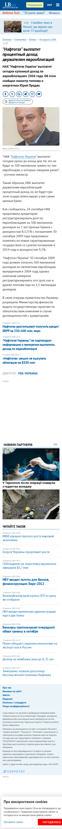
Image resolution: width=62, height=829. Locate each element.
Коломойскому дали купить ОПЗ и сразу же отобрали (29, 598)
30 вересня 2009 (47, 39)
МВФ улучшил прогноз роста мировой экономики (28, 538)
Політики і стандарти (14, 702)
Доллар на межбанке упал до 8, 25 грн (28, 659)
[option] (31, 26)
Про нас (7, 687)
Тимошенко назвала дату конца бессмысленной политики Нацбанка (27, 673)
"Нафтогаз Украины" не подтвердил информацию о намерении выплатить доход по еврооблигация (29, 344)
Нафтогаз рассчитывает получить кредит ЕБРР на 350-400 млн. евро (31, 328)
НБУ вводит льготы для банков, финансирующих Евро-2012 (26, 581)
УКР (49, 5)
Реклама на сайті (12, 691)
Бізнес (32, 39)
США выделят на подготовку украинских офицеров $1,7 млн (29, 566)
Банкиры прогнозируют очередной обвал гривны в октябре (29, 629)
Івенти (6, 695)
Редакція (7, 698)
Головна (7, 39)
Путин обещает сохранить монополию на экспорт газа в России (30, 645)
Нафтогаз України (23, 156)
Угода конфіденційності (16, 706)
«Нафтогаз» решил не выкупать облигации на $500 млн (24, 360)
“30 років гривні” (34, 13)
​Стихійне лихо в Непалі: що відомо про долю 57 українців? (37, 27)
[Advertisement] (31, 407)
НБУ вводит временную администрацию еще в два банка (29, 613)
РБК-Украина (28, 373)
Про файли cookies (13, 822)
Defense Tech (11, 13)
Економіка (20, 39)
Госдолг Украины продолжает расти (26, 552)
